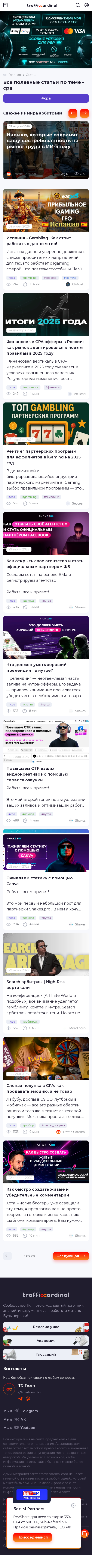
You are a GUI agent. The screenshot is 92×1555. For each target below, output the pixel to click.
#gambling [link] (29, 277)
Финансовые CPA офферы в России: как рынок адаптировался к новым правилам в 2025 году (45, 347)
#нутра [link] (46, 600)
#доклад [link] (28, 600)
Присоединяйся (32, 1537)
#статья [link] (27, 704)
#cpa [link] (12, 277)
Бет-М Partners (28, 1509)
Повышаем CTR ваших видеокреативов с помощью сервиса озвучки (37, 774)
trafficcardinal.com (53, 1474)
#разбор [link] (28, 1125)
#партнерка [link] (30, 387)
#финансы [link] (52, 387)
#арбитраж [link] (29, 1021)
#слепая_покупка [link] (53, 1125)
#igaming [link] (70, 277)
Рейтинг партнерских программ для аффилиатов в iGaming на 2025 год (43, 457)
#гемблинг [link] (51, 497)
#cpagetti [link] (50, 277)
